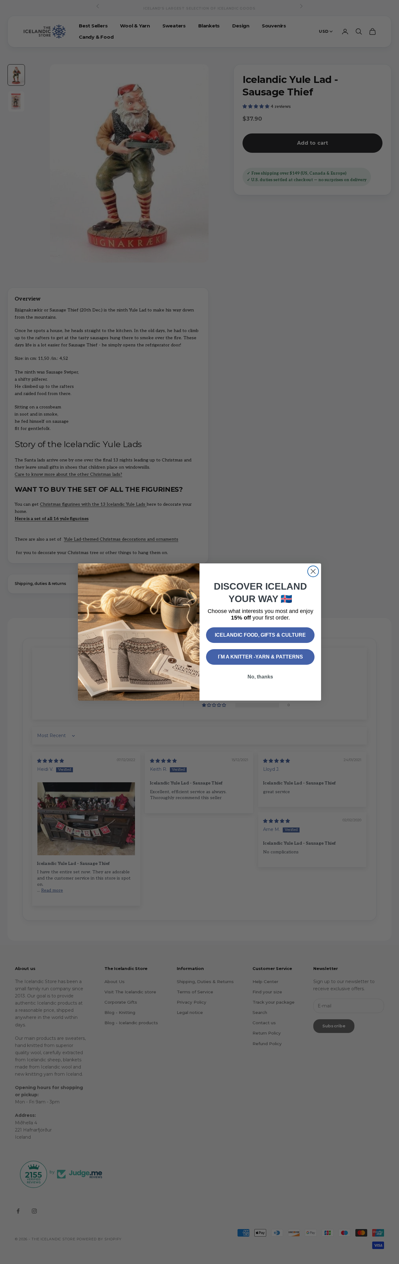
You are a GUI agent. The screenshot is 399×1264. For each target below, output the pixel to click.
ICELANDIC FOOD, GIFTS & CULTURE (260, 635)
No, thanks (260, 676)
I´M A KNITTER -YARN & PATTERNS (260, 656)
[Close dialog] (313, 571)
